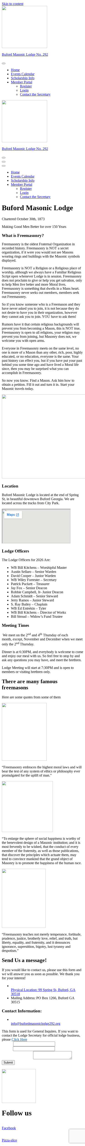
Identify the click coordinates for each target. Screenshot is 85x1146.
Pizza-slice (9, 1140)
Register (26, 86)
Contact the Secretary (35, 94)
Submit (8, 1062)
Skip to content (12, 4)
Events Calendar (22, 74)
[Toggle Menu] (3, 63)
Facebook (9, 1128)
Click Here (19, 1039)
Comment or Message (17, 1058)
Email (7, 1048)
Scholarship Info (22, 78)
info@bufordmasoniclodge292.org (35, 1023)
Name (7, 1044)
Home (15, 70)
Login (24, 90)
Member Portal (21, 82)
